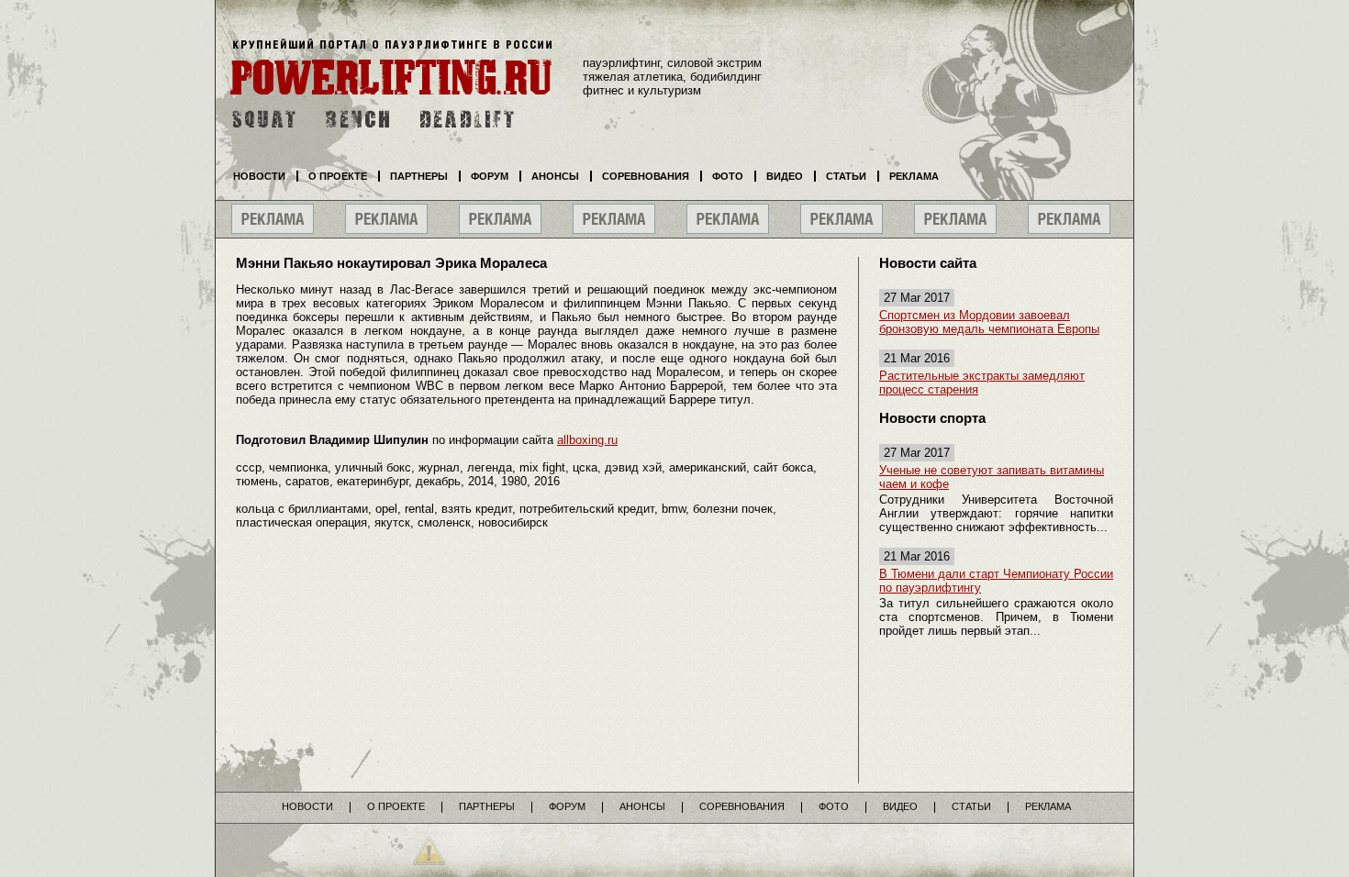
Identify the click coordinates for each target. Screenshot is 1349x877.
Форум (489, 176)
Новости (259, 176)
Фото (727, 176)
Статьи (846, 176)
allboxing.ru (587, 440)
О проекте (337, 176)
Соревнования (645, 176)
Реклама (914, 176)
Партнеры (419, 176)
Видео (784, 176)
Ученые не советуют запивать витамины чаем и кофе (991, 477)
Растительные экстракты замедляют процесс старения (982, 382)
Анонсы (555, 176)
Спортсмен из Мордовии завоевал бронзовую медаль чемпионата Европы (989, 322)
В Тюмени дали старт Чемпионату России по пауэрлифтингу (996, 580)
